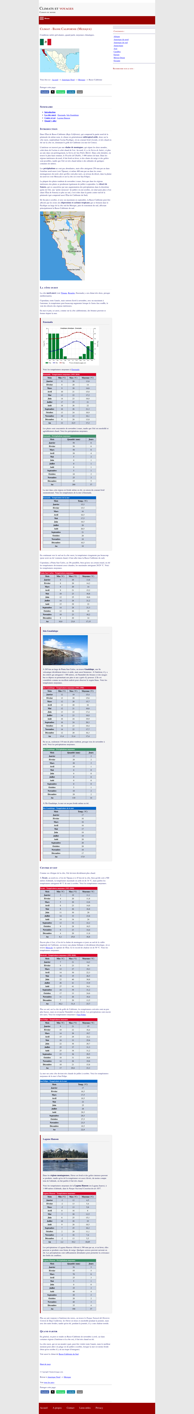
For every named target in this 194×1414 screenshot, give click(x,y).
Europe (116, 54)
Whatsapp (60, 92)
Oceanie (117, 60)
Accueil (55, 79)
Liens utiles (85, 1407)
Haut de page (45, 1364)
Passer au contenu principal (50, 1)
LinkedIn (71, 92)
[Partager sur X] (53, 91)
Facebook (44, 92)
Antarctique (118, 45)
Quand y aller (50, 120)
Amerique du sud (121, 42)
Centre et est (49, 117)
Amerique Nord (68, 79)
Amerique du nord (121, 39)
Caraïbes (117, 51)
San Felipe (81, 1014)
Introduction (49, 112)
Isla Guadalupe (73, 115)
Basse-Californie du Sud (68, 1354)
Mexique (81, 79)
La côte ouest (50, 115)
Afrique (117, 36)
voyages (56, 8)
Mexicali (49, 947)
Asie (115, 48)
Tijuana (64, 293)
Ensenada (61, 115)
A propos (57, 1407)
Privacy (99, 1407)
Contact (70, 1407)
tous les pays (49, 1382)
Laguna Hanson (63, 118)
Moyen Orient (119, 57)
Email (80, 92)
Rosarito (71, 293)
